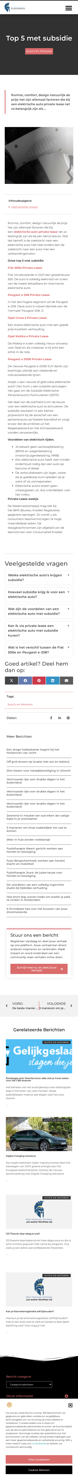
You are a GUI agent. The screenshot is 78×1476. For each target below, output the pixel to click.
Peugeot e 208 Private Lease (29, 295)
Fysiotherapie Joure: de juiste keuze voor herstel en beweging (34, 874)
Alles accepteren (39, 1459)
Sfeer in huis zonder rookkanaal (28, 839)
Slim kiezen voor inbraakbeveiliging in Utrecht (39, 770)
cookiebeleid (39, 1443)
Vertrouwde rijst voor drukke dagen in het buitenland (36, 781)
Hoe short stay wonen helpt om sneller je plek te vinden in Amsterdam (38, 898)
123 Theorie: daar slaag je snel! (23, 1233)
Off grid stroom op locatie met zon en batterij (38, 761)
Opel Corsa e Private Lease (27, 318)
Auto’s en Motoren (39, 51)
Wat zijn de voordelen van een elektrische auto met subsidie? (39, 611)
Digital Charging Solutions (21, 1155)
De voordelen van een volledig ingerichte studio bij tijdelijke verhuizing (35, 886)
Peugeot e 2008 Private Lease (29, 359)
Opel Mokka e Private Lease (28, 336)
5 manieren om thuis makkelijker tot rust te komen (37, 829)
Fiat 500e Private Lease (25, 268)
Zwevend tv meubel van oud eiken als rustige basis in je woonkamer (38, 817)
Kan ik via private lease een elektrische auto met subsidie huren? (39, 630)
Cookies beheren (39, 1469)
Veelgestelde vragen (24, 207)
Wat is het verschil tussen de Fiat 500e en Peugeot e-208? (39, 649)
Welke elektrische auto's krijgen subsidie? (39, 577)
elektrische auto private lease (36, 232)
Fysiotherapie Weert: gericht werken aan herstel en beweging (35, 850)
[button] (70, 1405)
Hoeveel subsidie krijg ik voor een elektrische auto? (39, 594)
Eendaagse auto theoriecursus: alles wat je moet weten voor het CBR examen (37, 1079)
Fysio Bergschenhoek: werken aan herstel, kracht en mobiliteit (36, 862)
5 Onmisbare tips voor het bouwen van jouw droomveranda (37, 910)
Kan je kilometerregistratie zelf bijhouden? (30, 1311)
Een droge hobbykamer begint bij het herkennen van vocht (33, 751)
